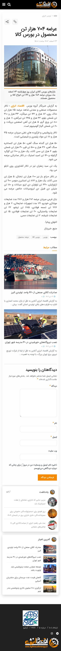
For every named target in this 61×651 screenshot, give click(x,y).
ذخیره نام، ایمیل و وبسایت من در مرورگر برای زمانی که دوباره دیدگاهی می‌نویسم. (33, 466)
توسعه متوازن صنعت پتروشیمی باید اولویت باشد (26, 568)
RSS (33, 627)
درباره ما (42, 627)
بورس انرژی (46, 15)
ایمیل (54, 437)
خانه (55, 15)
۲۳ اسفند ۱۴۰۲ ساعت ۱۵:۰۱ (46, 41)
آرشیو (8, 491)
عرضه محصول (23, 237)
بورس (45, 237)
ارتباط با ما (53, 627)
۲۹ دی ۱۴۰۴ (50, 296)
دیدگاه (53, 386)
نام (55, 423)
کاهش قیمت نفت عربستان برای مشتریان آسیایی (23, 579)
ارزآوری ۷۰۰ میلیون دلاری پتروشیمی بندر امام (24, 589)
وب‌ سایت (52, 451)
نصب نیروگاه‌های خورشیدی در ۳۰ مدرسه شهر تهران (31, 342)
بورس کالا (36, 237)
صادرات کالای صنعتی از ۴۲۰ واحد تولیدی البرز (34, 292)
